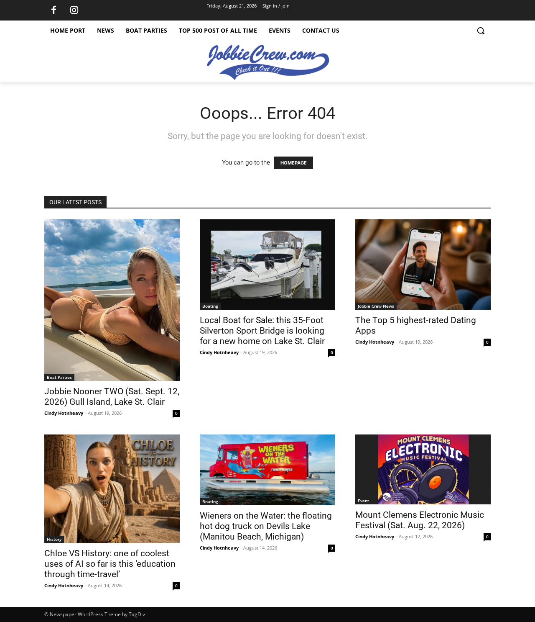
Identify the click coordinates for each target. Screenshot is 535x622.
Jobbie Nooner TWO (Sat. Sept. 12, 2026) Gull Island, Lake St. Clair (111, 396)
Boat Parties (59, 377)
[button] (481, 31)
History (54, 539)
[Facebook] (53, 10)
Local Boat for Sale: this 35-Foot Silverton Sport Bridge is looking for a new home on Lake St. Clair (262, 330)
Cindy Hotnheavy (63, 413)
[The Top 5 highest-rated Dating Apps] (423, 264)
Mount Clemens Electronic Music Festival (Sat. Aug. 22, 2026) (419, 520)
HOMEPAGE (293, 163)
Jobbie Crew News (376, 306)
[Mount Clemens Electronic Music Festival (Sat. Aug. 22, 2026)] (423, 469)
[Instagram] (74, 10)
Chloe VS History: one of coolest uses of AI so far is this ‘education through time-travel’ (110, 563)
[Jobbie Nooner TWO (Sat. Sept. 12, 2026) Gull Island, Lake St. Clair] (112, 300)
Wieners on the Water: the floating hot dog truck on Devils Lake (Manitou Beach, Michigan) (266, 526)
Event (363, 501)
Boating (210, 306)
